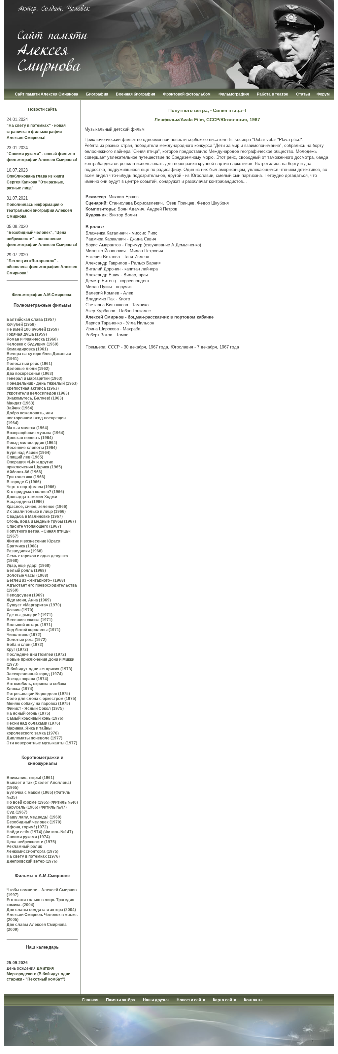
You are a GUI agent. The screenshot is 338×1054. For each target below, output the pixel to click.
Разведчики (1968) (25, 551)
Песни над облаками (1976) (33, 723)
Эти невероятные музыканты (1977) (42, 743)
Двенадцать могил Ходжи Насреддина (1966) (32, 499)
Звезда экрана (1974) (27, 679)
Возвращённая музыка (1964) (35, 432)
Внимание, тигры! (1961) (30, 777)
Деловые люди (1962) (28, 368)
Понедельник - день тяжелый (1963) (42, 383)
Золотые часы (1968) (27, 575)
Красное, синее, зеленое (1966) (37, 506)
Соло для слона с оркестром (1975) (41, 698)
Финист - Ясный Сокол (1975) (35, 708)
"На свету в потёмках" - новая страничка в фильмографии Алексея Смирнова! (36, 131)
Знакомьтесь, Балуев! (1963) (35, 398)
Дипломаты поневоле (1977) (34, 738)
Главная (90, 1000)
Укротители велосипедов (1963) (38, 393)
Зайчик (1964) (20, 408)
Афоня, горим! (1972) (27, 827)
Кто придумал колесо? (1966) (35, 491)
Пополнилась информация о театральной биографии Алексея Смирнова (39, 210)
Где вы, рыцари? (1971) (29, 615)
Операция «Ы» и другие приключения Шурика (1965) (34, 464)
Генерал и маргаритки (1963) (34, 378)
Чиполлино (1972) (24, 634)
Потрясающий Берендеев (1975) (38, 693)
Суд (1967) (17, 812)
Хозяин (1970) (20, 610)
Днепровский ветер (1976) (32, 861)
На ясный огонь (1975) (28, 713)
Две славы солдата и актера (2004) (41, 909)
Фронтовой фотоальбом (187, 94)
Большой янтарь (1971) (29, 625)
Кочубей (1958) (21, 324)
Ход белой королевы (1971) (33, 629)
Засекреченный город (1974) (35, 674)
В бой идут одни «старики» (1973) (39, 669)
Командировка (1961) (27, 349)
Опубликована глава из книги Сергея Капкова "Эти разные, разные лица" (35, 182)
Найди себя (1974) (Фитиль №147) (40, 832)
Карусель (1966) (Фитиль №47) (37, 807)
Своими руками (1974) (28, 837)
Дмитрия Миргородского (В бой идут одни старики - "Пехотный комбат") (38, 974)
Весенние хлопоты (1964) (32, 447)
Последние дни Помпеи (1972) (36, 654)
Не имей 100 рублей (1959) (33, 329)
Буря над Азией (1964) (29, 452)
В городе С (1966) (24, 482)
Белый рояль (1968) (26, 570)
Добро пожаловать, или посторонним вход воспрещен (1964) (36, 418)
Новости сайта (42, 109)
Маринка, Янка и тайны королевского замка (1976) (33, 730)
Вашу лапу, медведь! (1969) (34, 817)
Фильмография (234, 94)
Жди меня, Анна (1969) (29, 600)
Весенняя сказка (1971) (29, 620)
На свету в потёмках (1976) (33, 856)
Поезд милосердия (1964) (32, 442)
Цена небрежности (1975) (31, 842)
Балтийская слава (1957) (31, 319)
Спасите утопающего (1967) (34, 526)
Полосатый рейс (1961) (29, 363)
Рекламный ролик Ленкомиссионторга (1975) (32, 849)
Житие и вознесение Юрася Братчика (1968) (33, 543)
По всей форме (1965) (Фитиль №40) (42, 802)
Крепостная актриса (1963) (33, 388)
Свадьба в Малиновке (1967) (35, 516)
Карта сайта (225, 1000)
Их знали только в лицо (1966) (36, 511)
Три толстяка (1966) (26, 477)
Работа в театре (272, 94)
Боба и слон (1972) (25, 644)
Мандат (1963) (20, 403)
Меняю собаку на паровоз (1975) (38, 703)
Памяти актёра (120, 1000)
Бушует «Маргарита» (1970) (34, 605)
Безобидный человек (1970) (34, 822)
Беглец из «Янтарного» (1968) (36, 580)
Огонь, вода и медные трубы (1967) (41, 521)
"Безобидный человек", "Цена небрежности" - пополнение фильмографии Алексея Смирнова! (42, 238)
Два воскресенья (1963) (30, 373)
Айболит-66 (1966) (24, 472)
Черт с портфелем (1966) (31, 487)
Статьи (303, 94)
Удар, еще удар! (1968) (29, 565)
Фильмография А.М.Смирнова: (42, 294)
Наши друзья (156, 1000)
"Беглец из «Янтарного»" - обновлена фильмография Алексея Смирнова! (42, 267)
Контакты (253, 1000)
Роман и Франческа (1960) (32, 339)
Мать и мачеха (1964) (27, 428)
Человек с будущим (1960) (32, 344)
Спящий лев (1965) (25, 457)
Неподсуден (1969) (25, 595)
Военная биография (135, 94)
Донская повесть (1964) (30, 437)
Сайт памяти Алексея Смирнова (46, 94)
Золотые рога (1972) (27, 639)
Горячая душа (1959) (27, 334)
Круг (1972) (17, 649)
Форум (323, 94)
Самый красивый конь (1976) (35, 718)
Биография (97, 94)
